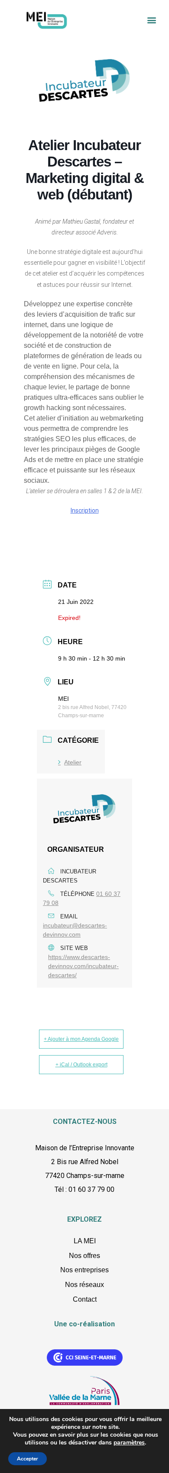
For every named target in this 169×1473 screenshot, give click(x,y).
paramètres (129, 1443)
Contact (85, 1299)
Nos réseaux (84, 1284)
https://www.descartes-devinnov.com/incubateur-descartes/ (83, 966)
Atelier (72, 762)
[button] (152, 20)
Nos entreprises (84, 1270)
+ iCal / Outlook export (81, 1065)
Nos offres (84, 1255)
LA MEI (85, 1241)
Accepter (27, 1458)
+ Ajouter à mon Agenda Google (81, 1039)
